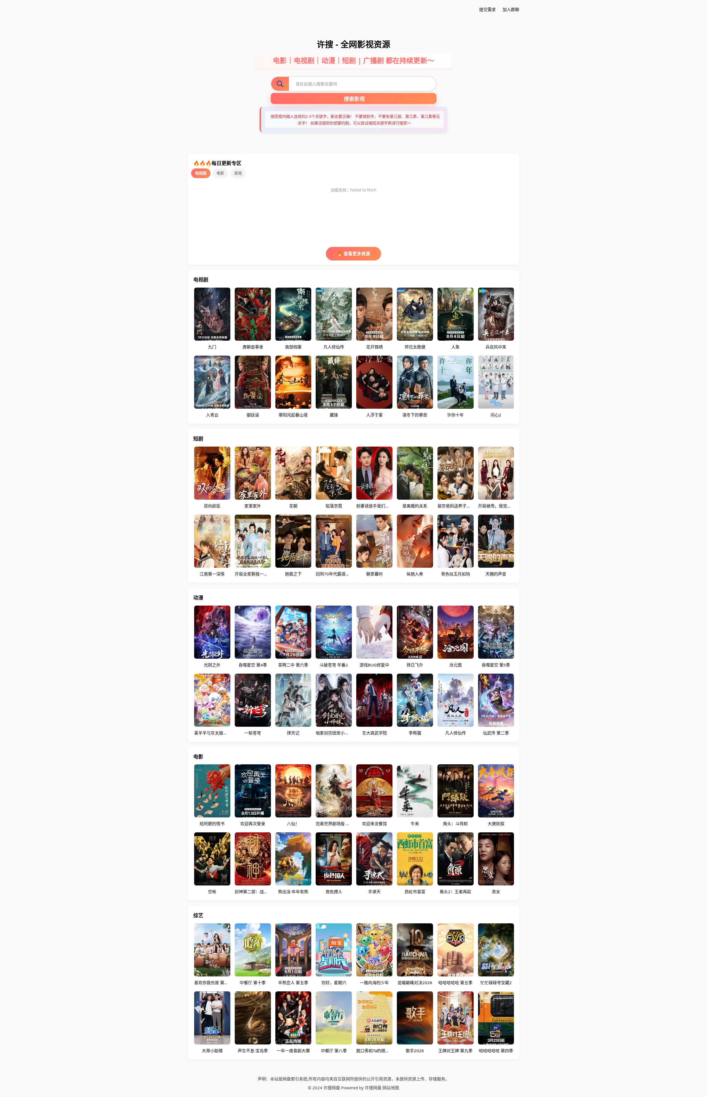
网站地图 (390, 1087)
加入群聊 (511, 9)
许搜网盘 (373, 1087)
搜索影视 (354, 99)
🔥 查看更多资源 (353, 254)
